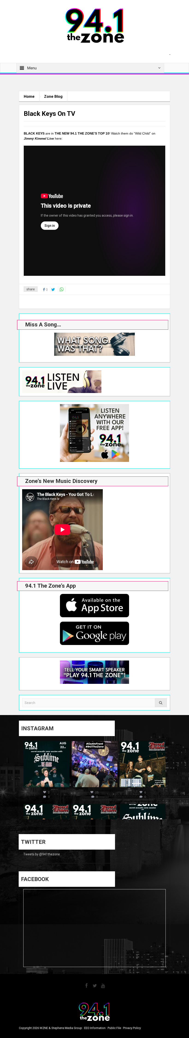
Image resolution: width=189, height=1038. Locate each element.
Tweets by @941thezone (41, 854)
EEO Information (95, 1028)
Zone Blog (53, 96)
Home (29, 96)
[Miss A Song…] (94, 344)
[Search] (161, 702)
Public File (114, 1028)
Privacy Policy (132, 1028)
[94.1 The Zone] (94, 25)
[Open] (46, 764)
